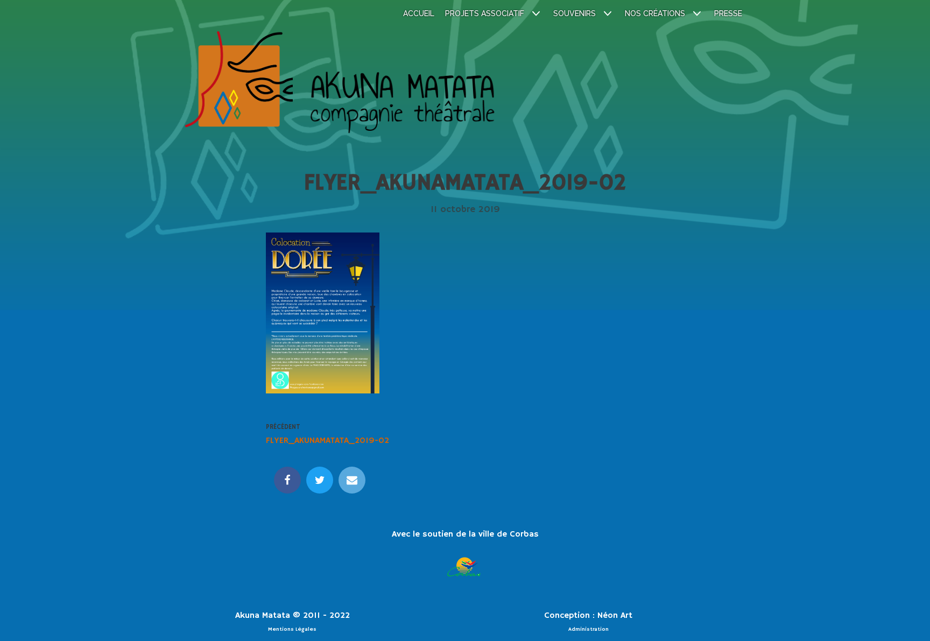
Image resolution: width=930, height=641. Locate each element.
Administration (588, 629)
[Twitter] (319, 480)
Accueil (418, 13)
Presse (728, 13)
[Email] (352, 480)
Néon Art (614, 615)
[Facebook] (287, 480)
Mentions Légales (292, 629)
